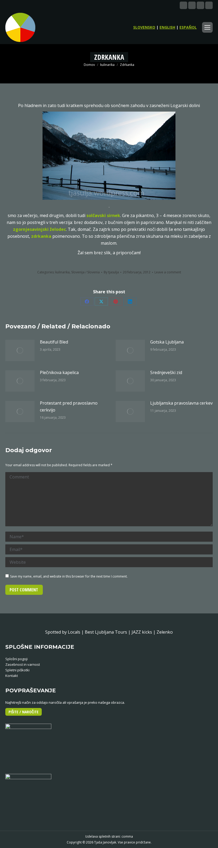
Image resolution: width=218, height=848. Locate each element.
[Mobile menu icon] (207, 27)
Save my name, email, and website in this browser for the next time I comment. (69, 576)
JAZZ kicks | (144, 632)
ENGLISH (167, 27)
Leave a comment (167, 272)
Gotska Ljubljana (167, 342)
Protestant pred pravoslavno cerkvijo (69, 406)
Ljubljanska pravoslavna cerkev (181, 403)
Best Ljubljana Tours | (108, 632)
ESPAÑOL (188, 27)
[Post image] (20, 350)
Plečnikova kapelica (59, 372)
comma (127, 836)
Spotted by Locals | (65, 632)
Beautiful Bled (54, 342)
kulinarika (62, 272)
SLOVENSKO (144, 27)
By (111, 272)
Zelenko (165, 632)
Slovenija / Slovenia (85, 272)
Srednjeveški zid (166, 372)
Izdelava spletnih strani (102, 836)
